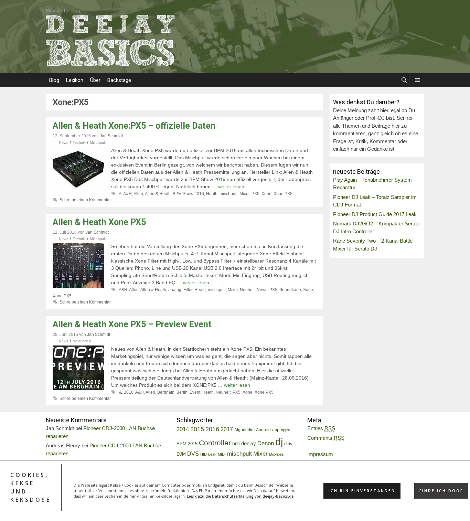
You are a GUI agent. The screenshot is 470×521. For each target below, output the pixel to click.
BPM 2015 (187, 444)
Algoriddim (244, 429)
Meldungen (82, 341)
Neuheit (247, 289)
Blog (54, 80)
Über (95, 80)
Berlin (182, 392)
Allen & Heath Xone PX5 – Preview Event (132, 324)
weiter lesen (231, 186)
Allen (138, 193)
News (63, 142)
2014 (183, 429)
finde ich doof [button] (441, 490)
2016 (128, 392)
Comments (325, 438)
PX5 (255, 193)
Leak (212, 454)
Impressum (320, 454)
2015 (197, 429)
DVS (193, 454)
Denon (265, 443)
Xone (266, 193)
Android (263, 429)
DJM (181, 454)
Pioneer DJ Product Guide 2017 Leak (375, 214)
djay (288, 443)
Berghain (165, 392)
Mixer (244, 193)
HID (203, 454)
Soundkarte (290, 289)
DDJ (236, 444)
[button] (417, 80)
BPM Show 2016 (188, 193)
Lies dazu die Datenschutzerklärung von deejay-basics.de (240, 496)
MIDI (222, 454)
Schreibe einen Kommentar (85, 200)
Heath (211, 193)
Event (195, 392)
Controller (215, 443)
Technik (79, 142)
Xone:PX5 (283, 193)
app (275, 429)
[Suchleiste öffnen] (403, 80)
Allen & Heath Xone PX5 (99, 222)
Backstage (119, 80)
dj (279, 441)
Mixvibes (276, 454)
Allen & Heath (158, 193)
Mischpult (98, 142)
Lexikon (74, 80)
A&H (127, 193)
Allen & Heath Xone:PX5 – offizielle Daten (134, 126)
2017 (227, 429)
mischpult (228, 193)
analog (174, 289)
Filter (187, 289)
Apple (285, 430)
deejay (248, 443)
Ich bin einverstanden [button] (362, 490)
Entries (321, 428)
